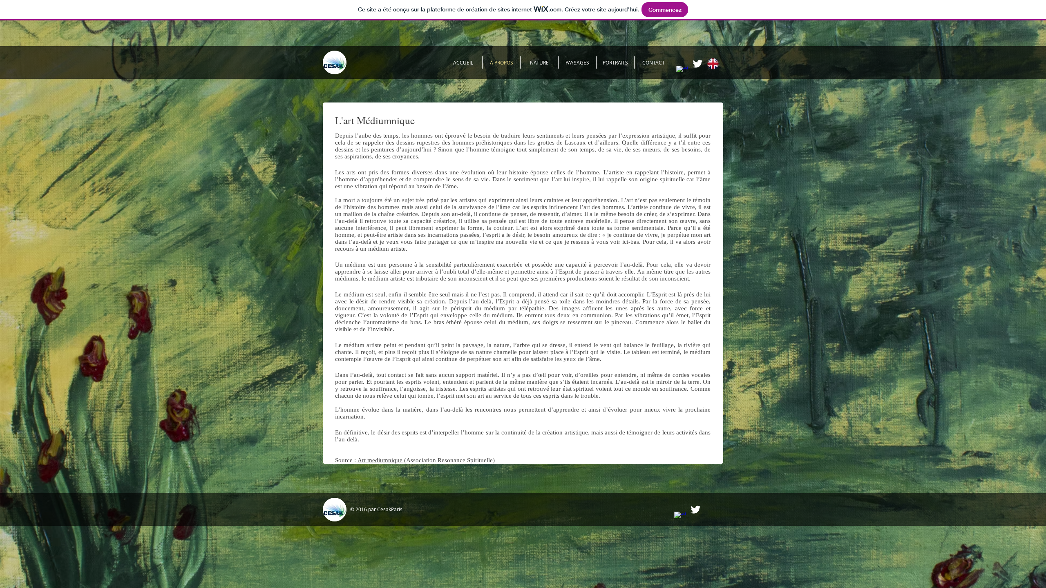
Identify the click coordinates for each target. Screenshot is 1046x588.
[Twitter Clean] (697, 63)
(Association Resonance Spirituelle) (449, 460)
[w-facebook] (682, 71)
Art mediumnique (380, 460)
